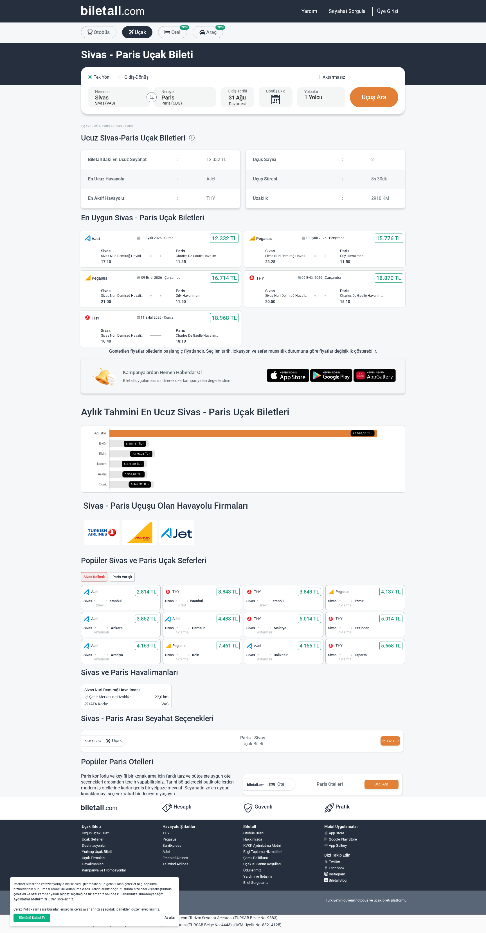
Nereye (167, 91)
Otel (178, 30)
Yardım (309, 11)
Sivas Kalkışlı (94, 577)
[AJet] (176, 532)
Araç (214, 30)
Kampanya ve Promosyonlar (104, 870)
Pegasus (170, 839)
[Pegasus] (139, 532)
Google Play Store (342, 839)
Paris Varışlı (122, 577)
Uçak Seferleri (93, 839)
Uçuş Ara (374, 97)
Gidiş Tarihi (237, 91)
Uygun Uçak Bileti (95, 833)
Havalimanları (93, 864)
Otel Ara (381, 784)
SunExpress (172, 845)
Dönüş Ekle (275, 91)
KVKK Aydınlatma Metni (262, 845)
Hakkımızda (252, 839)
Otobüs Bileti (253, 833)
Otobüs (101, 32)
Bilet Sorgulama (255, 882)
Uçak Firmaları (93, 858)
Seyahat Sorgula (347, 11)
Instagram (336, 874)
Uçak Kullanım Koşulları (262, 864)
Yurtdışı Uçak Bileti (97, 852)
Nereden (102, 91)
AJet (166, 852)
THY (166, 833)
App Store (336, 833)
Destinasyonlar (94, 845)
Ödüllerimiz (252, 870)
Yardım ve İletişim (257, 876)
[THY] (102, 532)
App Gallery (337, 845)
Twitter (334, 862)
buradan (53, 909)
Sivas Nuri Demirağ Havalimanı (112, 690)
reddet (64, 894)
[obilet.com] (112, 15)
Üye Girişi (387, 11)
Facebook (336, 868)
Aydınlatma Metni (27, 899)
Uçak (140, 32)
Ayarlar (170, 918)
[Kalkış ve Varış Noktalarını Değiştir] (152, 97)
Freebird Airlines (175, 858)
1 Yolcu (313, 97)
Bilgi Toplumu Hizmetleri (262, 852)
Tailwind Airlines (175, 864)
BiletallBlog (337, 880)
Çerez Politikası (255, 858)
